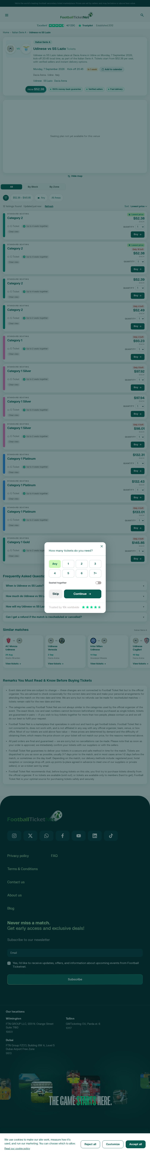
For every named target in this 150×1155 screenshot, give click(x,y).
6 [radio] (81, 573)
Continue (80, 594)
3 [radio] (95, 563)
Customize (113, 1144)
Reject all (90, 1144)
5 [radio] (68, 573)
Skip (55, 594)
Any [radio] (54, 563)
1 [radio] (68, 563)
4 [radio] (55, 573)
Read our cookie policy (17, 1148)
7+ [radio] (95, 573)
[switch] (98, 582)
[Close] (101, 546)
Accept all (135, 1144)
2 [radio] (81, 563)
